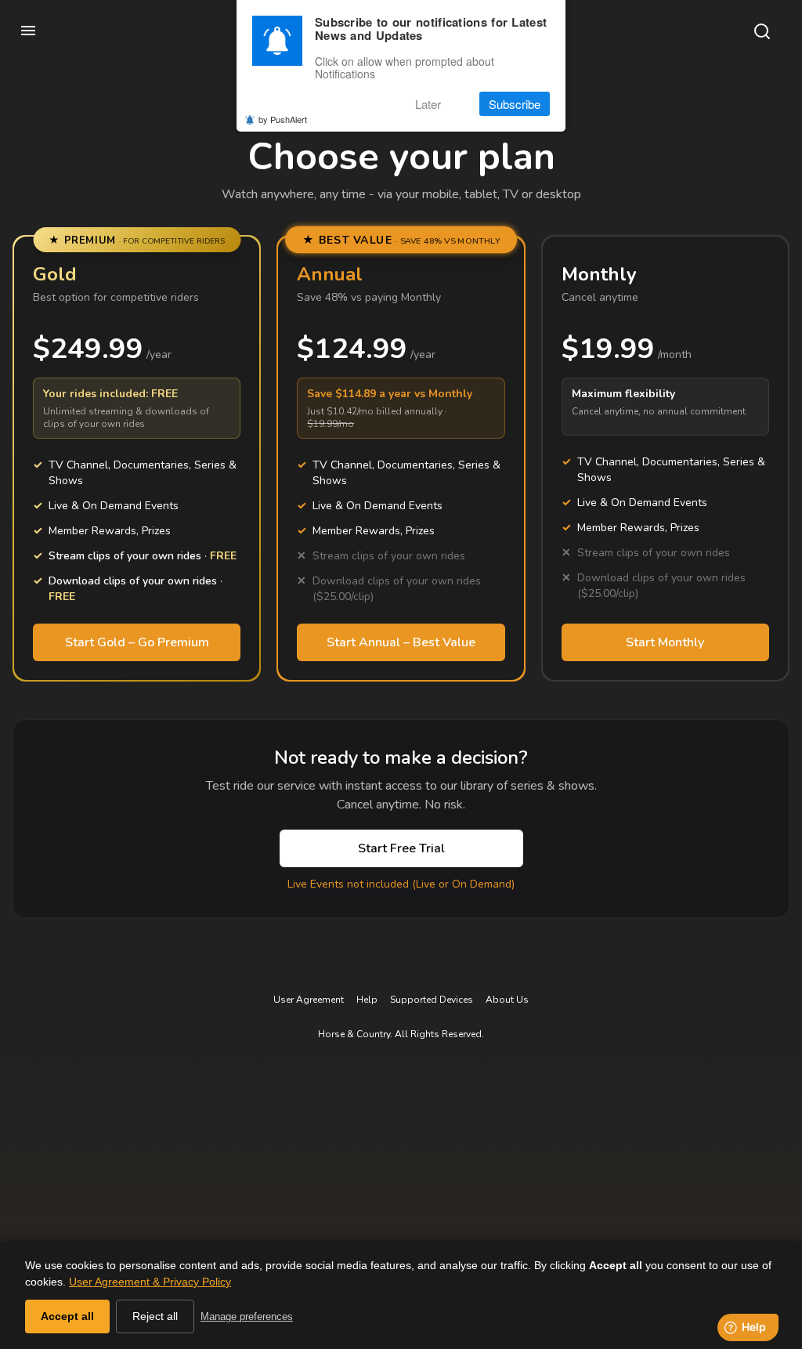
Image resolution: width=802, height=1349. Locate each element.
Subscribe (514, 104)
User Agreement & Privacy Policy (150, 1281)
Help (367, 999)
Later (428, 104)
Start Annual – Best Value (401, 642)
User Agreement (308, 999)
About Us (507, 999)
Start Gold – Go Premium (137, 642)
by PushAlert (282, 119)
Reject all (155, 1316)
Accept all (67, 1316)
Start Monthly (665, 642)
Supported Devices (431, 999)
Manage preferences (246, 1316)
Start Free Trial (401, 848)
